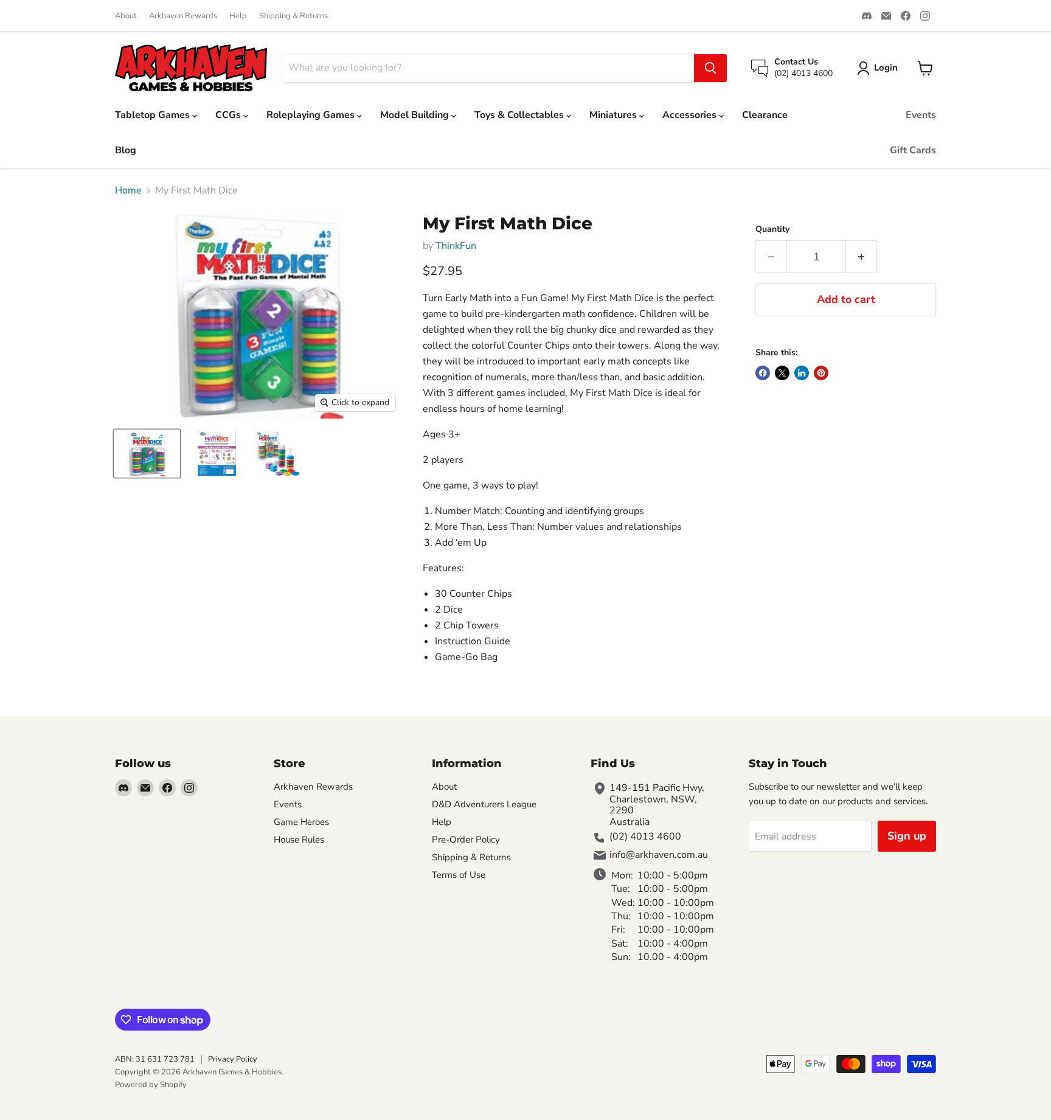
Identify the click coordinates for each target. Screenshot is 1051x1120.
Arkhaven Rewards (183, 16)
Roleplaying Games (311, 115)
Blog (125, 150)
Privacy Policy (232, 1059)
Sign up (906, 836)
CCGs (229, 115)
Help (238, 16)
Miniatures (614, 115)
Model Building (415, 115)
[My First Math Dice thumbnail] (147, 454)
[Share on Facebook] (762, 373)
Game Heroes (301, 822)
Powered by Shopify (151, 1084)
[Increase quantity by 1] (861, 257)
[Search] (710, 68)
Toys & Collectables (520, 115)
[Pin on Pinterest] (821, 373)
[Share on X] (782, 373)
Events (921, 115)
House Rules (299, 839)
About (126, 16)
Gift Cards (913, 150)
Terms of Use (458, 875)
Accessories (690, 115)
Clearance (765, 115)
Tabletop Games (153, 115)
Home (128, 190)
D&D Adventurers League (484, 804)
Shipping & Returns (293, 16)
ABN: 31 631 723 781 (155, 1059)
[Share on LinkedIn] (801, 373)
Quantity (772, 229)
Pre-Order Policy (466, 839)
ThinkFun (455, 245)
